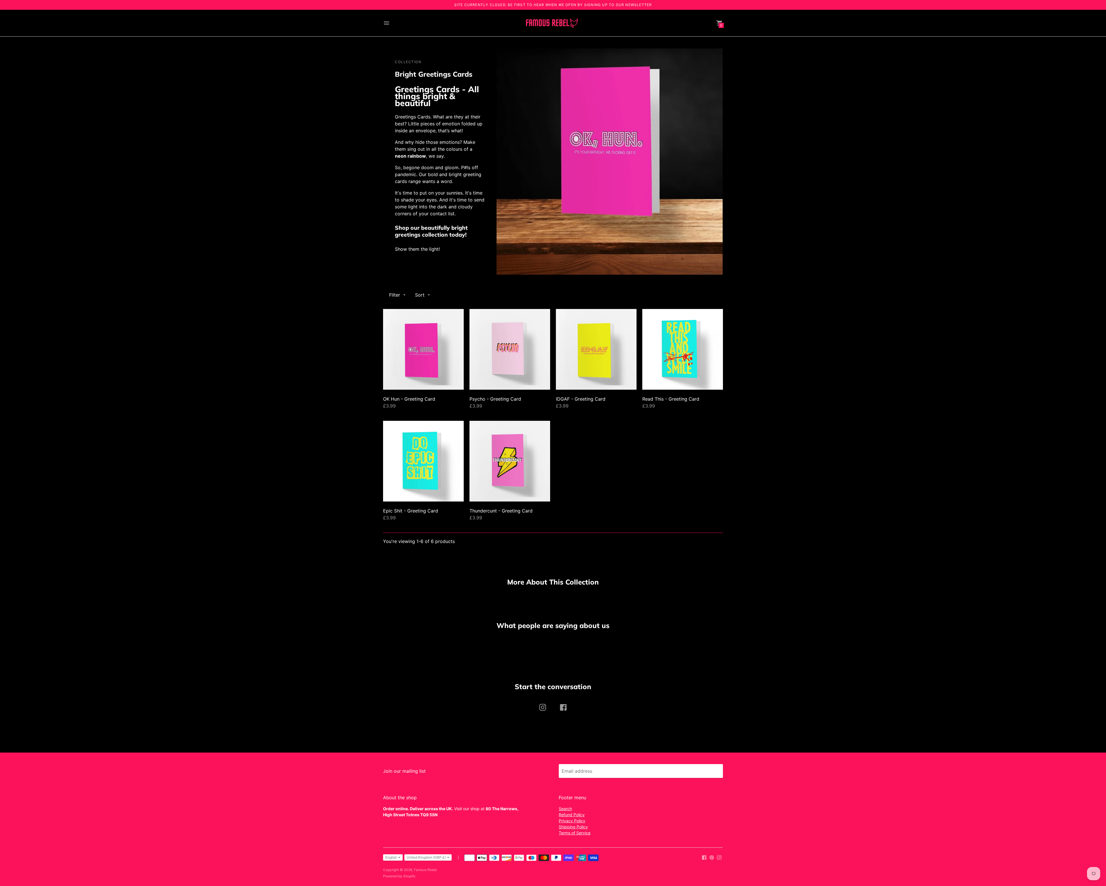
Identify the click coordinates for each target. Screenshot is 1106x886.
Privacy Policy (572, 820)
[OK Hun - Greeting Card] (423, 349)
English (391, 857)
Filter (394, 295)
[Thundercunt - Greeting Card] (509, 461)
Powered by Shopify (399, 876)
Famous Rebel (425, 870)
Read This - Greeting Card (670, 399)
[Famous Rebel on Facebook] (704, 857)
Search (565, 808)
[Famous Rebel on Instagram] (719, 857)
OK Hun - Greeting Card (409, 399)
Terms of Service (574, 832)
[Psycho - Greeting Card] (509, 349)
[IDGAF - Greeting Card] (596, 349)
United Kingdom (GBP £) (426, 857)
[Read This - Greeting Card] (682, 349)
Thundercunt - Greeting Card (501, 511)
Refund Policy (572, 814)
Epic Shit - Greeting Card (410, 511)
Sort (420, 295)
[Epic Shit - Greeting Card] (423, 461)
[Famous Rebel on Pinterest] (711, 857)
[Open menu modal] (386, 23)
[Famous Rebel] (551, 23)
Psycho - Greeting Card (495, 399)
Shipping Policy (573, 826)
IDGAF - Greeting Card (580, 399)
